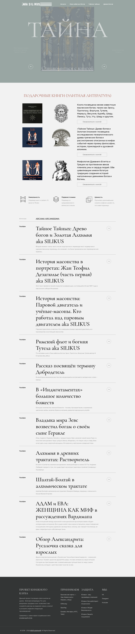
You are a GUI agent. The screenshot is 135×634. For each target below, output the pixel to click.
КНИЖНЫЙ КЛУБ (25, 618)
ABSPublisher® (35, 630)
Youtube (105, 602)
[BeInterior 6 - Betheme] (37, 3)
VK (103, 594)
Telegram (105, 598)
